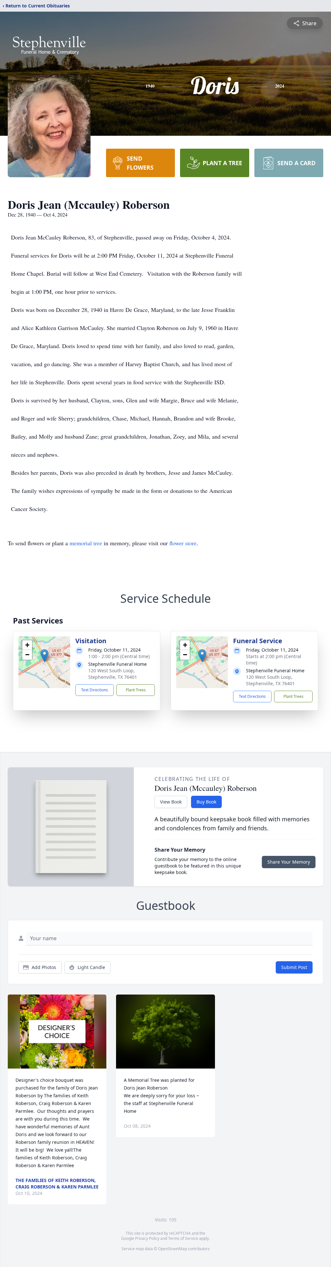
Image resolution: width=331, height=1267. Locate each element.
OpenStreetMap (172, 1248)
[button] (44, 655)
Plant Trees (136, 690)
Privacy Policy (147, 1238)
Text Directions (94, 690)
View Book (171, 802)
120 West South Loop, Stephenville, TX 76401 (112, 673)
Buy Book (206, 802)
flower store (183, 543)
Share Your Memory (288, 862)
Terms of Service (183, 1238)
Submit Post (294, 967)
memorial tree (85, 543)
